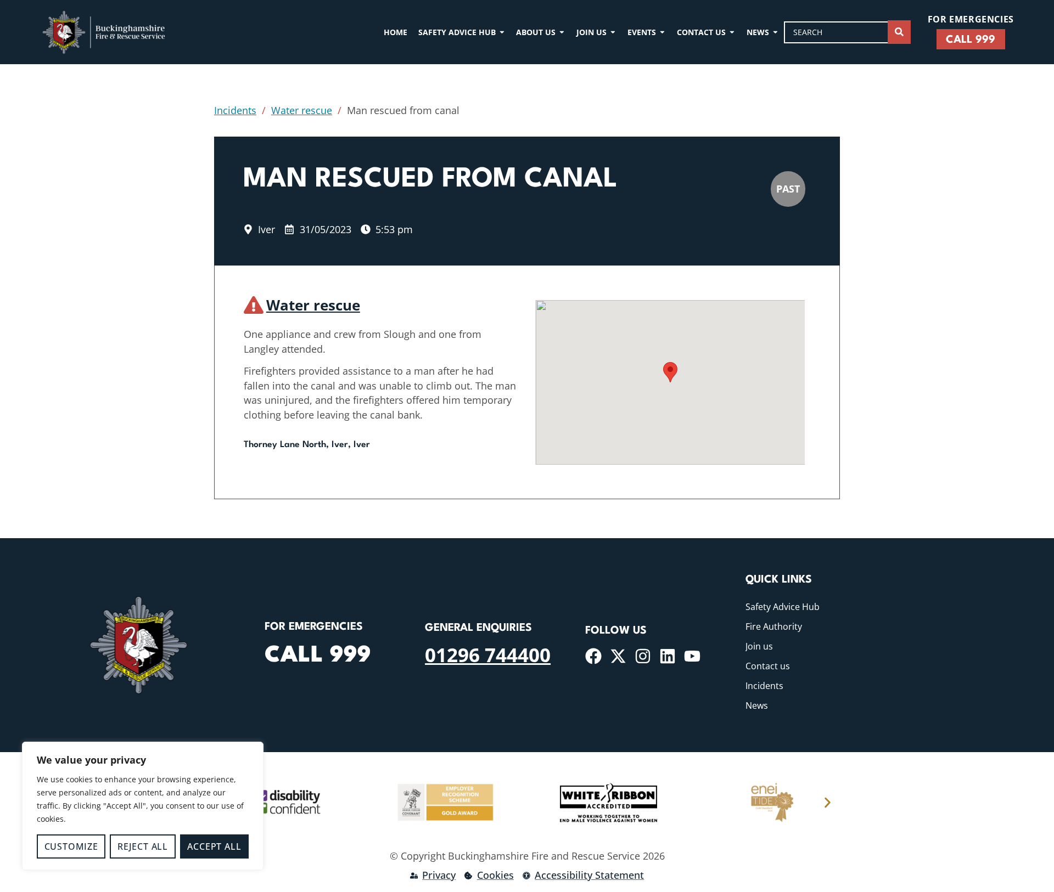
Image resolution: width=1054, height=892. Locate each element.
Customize (71, 846)
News (756, 705)
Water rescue (301, 110)
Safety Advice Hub (782, 607)
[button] (670, 372)
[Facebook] (593, 656)
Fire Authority (773, 626)
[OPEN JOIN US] (612, 32)
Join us (759, 646)
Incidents (235, 110)
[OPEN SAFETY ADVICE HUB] (502, 32)
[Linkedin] (667, 656)
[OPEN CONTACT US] (732, 32)
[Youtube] (692, 656)
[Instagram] (643, 656)
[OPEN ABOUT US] (561, 32)
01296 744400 (488, 654)
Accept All (214, 846)
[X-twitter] (618, 656)
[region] (143, 806)
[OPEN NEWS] (775, 32)
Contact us (767, 666)
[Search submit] (899, 32)
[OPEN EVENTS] (662, 32)
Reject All (142, 846)
